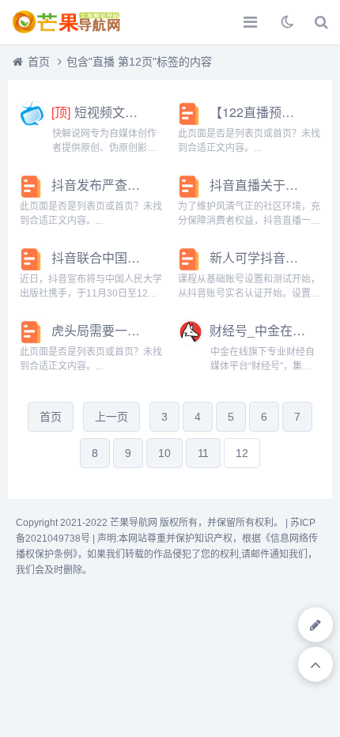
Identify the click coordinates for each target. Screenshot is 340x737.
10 (164, 453)
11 (203, 453)
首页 (39, 61)
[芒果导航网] (67, 22)
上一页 (111, 416)
